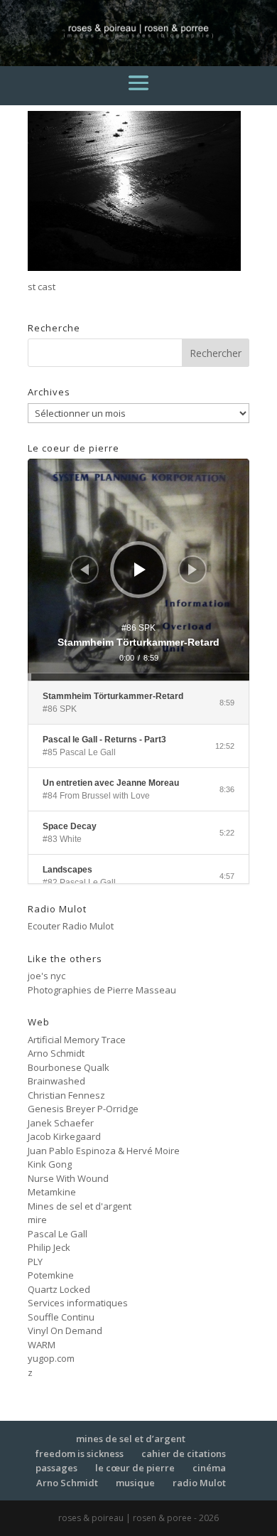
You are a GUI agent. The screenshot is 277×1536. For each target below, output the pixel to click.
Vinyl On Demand (65, 1330)
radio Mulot (199, 1482)
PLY (35, 1261)
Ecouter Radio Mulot (71, 925)
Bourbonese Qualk (68, 1067)
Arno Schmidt (56, 1053)
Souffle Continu (61, 1317)
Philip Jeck (49, 1247)
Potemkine (51, 1275)
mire (37, 1219)
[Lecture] (140, 569)
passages (56, 1467)
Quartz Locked (59, 1289)
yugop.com (51, 1358)
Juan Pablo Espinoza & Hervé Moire (104, 1150)
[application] (138, 570)
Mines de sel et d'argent (79, 1206)
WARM (41, 1344)
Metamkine (52, 1191)
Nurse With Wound (68, 1178)
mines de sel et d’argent (130, 1438)
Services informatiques (78, 1302)
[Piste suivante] (192, 569)
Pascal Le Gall (57, 1233)
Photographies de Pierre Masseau (102, 989)
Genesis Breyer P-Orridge (83, 1108)
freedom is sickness (80, 1453)
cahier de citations (183, 1453)
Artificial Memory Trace (77, 1039)
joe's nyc (46, 975)
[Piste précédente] (84, 569)
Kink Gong (50, 1164)
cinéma (209, 1467)
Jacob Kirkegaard (64, 1136)
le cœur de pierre (135, 1467)
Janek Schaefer (61, 1122)
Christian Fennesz (66, 1095)
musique (135, 1482)
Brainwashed (56, 1080)
